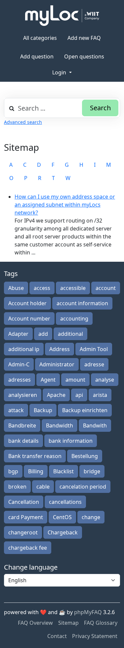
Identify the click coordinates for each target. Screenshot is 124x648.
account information (82, 303)
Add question (37, 56)
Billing (35, 471)
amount (75, 379)
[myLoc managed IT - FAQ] (62, 15)
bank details (23, 440)
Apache (56, 395)
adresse (94, 364)
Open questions (84, 56)
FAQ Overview (35, 622)
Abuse (16, 288)
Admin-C (18, 364)
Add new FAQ (84, 38)
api (79, 395)
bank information (71, 440)
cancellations (65, 502)
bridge (92, 471)
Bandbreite (22, 425)
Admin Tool (94, 349)
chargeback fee (27, 547)
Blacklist (63, 471)
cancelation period (83, 486)
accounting (74, 318)
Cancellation (23, 502)
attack (16, 410)
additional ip (23, 349)
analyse (104, 379)
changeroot (23, 532)
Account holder (27, 303)
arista (100, 395)
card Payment (25, 517)
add (43, 333)
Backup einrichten (84, 410)
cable (43, 486)
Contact (57, 636)
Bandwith (95, 425)
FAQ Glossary (100, 622)
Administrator (56, 364)
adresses (19, 379)
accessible (73, 288)
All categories (40, 38)
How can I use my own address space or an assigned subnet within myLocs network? (65, 204)
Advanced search (23, 122)
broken (17, 486)
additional (70, 333)
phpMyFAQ (88, 612)
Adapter (18, 333)
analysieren (22, 395)
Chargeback (63, 532)
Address (59, 349)
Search (100, 107)
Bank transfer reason (35, 456)
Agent (48, 379)
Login (59, 72)
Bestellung (84, 456)
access (42, 288)
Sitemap (68, 622)
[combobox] (62, 108)
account (106, 288)
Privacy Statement (94, 636)
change (91, 517)
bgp (13, 471)
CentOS (62, 517)
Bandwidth (59, 425)
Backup (43, 410)
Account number (29, 318)
